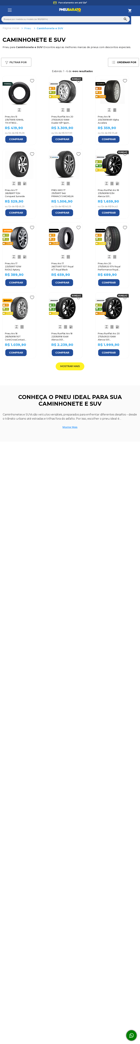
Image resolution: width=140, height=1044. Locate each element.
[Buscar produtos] (125, 19)
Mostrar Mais (70, 433)
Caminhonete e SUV (50, 28)
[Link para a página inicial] (11, 28)
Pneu (27, 28)
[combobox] (65, 19)
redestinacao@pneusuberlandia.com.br (81, 1028)
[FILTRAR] (16, 62)
